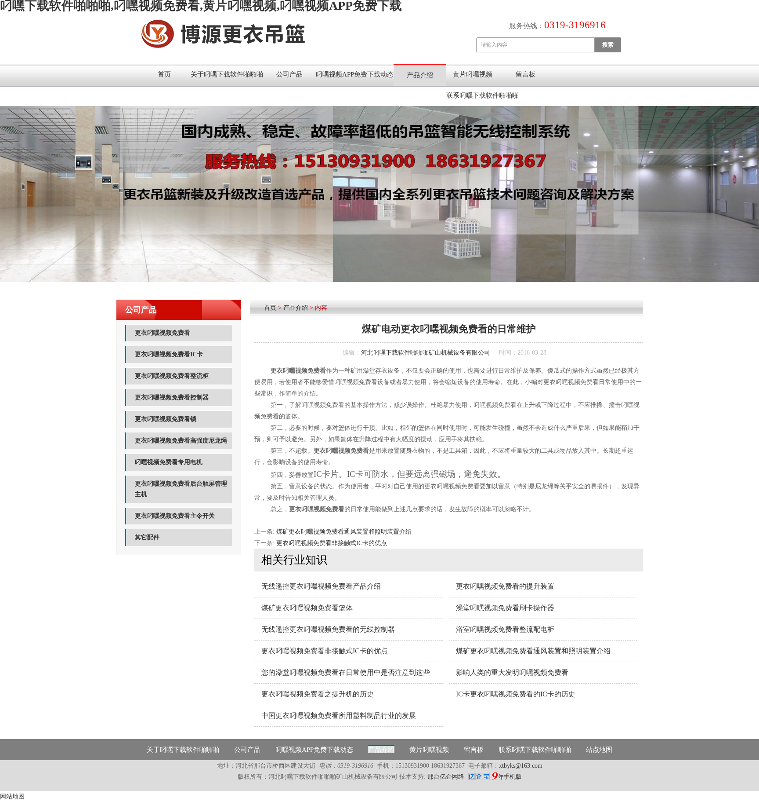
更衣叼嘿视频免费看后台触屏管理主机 (181, 489)
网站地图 (12, 796)
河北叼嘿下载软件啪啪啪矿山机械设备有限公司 (425, 352)
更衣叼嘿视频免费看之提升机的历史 (317, 694)
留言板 (525, 74)
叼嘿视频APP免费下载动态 (355, 74)
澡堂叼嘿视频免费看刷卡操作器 (505, 608)
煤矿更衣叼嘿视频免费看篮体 (307, 608)
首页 (164, 74)
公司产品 (289, 74)
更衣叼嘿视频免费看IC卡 (169, 354)
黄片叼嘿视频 (472, 74)
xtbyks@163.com (520, 765)
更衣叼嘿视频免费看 (162, 333)
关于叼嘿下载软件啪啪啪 (227, 74)
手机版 (512, 776)
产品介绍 (420, 75)
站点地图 (599, 749)
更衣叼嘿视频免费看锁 (165, 419)
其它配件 (147, 537)
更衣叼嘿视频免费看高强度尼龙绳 (181, 440)
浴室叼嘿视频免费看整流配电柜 (505, 629)
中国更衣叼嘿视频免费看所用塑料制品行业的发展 (338, 715)
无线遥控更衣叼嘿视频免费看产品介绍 (321, 586)
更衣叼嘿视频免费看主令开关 (175, 516)
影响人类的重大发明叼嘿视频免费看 (512, 672)
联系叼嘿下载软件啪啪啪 (482, 95)
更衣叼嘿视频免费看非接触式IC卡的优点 (331, 543)
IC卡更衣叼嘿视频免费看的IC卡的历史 (515, 694)
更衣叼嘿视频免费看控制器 (172, 397)
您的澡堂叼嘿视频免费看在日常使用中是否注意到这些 (345, 672)
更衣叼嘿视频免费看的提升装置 (505, 586)
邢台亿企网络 (446, 776)
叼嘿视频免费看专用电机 (168, 462)
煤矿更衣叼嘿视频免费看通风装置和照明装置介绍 (344, 531)
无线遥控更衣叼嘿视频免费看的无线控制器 (328, 629)
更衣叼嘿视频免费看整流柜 (172, 376)
